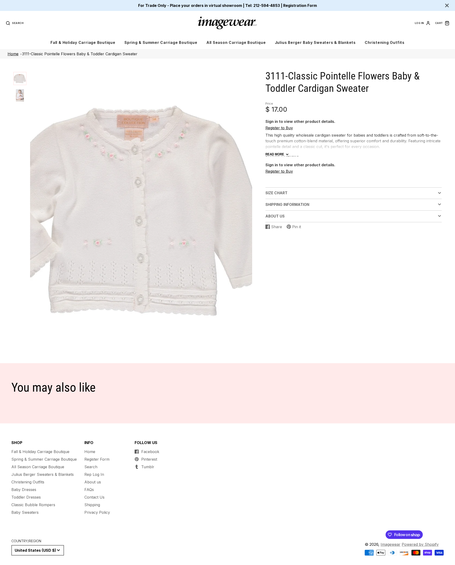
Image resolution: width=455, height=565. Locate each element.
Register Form (96, 459)
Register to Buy (279, 128)
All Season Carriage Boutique (236, 42)
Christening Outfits (385, 42)
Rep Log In (94, 474)
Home (13, 53)
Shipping (92, 504)
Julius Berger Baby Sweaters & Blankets (315, 42)
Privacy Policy (97, 512)
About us (92, 482)
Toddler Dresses (26, 497)
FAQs (89, 489)
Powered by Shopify (420, 544)
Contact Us (94, 497)
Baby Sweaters (25, 512)
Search (90, 466)
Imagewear (390, 544)
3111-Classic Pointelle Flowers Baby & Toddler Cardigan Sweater (79, 53)
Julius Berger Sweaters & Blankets (42, 474)
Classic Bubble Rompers (33, 504)
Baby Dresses (23, 489)
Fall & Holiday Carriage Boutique (82, 42)
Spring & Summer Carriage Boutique (160, 42)
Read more (274, 154)
